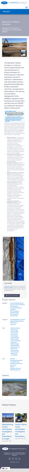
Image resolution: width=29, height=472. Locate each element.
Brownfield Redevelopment (16, 303)
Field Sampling (14, 306)
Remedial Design (14, 312)
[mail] (16, 457)
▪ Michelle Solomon (15, 347)
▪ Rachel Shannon (14, 352)
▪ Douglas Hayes (14, 331)
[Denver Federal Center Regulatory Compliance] (8, 416)
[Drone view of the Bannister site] (14, 379)
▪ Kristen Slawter (14, 339)
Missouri (12, 366)
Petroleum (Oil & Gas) (15, 368)
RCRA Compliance (14, 311)
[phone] (19, 457)
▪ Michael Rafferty (14, 345)
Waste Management (15, 370)
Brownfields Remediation (16, 360)
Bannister (12, 358)
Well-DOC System (8, 287)
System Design (14, 315)
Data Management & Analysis (17, 319)
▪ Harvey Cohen (14, 332)
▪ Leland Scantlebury (15, 340)
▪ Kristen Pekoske (14, 337)
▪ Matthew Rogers (14, 344)
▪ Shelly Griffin (13, 353)
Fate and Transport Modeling (17, 304)
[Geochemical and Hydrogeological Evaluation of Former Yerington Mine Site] (21, 416)
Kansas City (13, 365)
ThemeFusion (7, 452)
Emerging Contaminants (16, 363)
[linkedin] (9, 457)
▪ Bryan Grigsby (14, 329)
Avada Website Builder (19, 451)
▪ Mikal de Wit (13, 348)
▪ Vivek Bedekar (14, 355)
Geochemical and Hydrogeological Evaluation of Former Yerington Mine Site (21, 430)
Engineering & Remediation (17, 321)
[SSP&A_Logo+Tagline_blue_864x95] (14, 2)
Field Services (13, 322)
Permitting (12, 309)
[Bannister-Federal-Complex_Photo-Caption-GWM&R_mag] (14, 38)
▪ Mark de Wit (13, 342)
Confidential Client (14, 362)
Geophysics (13, 324)
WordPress (14, 453)
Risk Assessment (14, 314)
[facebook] (13, 457)
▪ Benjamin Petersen (15, 328)
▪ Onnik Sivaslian (14, 350)
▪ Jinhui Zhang (14, 334)
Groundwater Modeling (16, 308)
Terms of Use (12, 460)
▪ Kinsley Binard (14, 336)
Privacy (17, 460)
